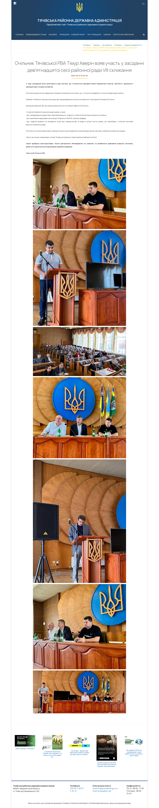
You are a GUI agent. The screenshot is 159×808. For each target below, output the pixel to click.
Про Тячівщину (94, 34)
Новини (107, 34)
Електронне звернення (123, 34)
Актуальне (107, 45)
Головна (19, 34)
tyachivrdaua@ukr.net (102, 791)
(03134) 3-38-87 (77, 788)
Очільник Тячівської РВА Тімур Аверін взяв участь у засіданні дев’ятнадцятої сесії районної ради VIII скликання (110, 48)
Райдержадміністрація (36, 34)
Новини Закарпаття (133, 45)
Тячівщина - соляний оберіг (72, 34)
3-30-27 (73, 791)
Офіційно (53, 34)
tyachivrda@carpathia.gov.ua (105, 788)
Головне (118, 45)
